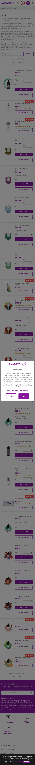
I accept (26, 762)
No (11, 396)
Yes (23, 396)
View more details (17, 762)
